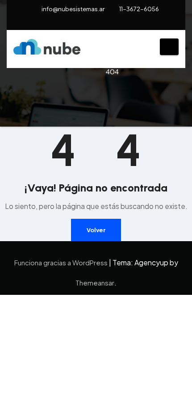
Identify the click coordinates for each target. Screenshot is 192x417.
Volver (96, 230)
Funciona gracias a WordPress (61, 262)
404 (112, 71)
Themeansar (94, 282)
